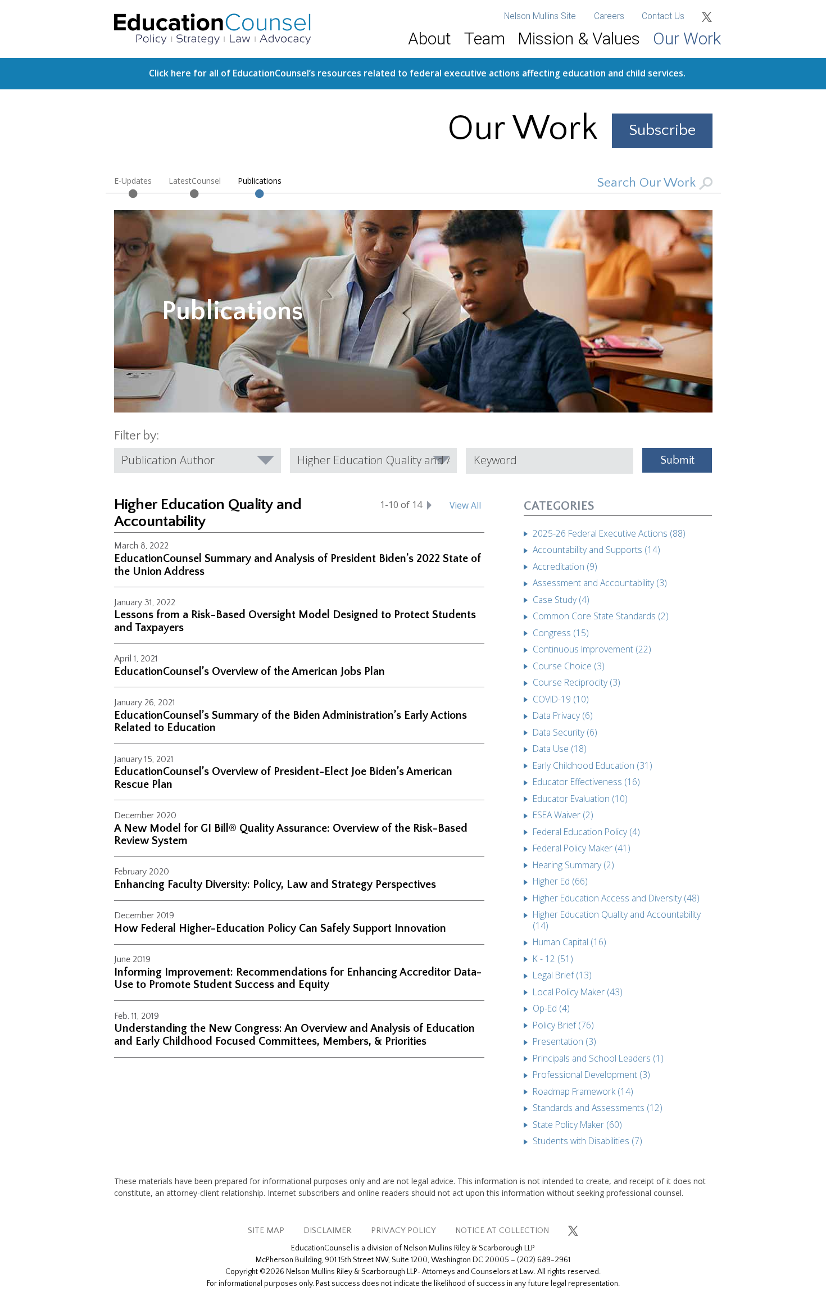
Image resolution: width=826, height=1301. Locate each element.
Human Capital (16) (569, 942)
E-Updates (133, 180)
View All (465, 505)
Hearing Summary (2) (573, 865)
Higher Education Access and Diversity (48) (616, 898)
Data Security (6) (565, 732)
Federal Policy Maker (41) (581, 848)
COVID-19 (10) (561, 699)
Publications (260, 180)
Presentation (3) (564, 1041)
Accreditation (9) (565, 566)
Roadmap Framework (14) (583, 1091)
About (429, 38)
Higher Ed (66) (560, 881)
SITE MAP (266, 1230)
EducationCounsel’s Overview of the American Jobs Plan (249, 671)
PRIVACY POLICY (403, 1230)
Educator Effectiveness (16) (586, 782)
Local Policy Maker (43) (578, 992)
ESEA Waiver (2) (563, 815)
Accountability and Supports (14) (596, 549)
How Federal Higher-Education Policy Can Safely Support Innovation (280, 928)
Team (484, 38)
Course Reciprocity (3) (576, 682)
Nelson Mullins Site (540, 16)
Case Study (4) (561, 599)
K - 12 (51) (553, 959)
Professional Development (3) (591, 1074)
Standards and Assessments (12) (597, 1107)
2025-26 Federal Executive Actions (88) (609, 533)
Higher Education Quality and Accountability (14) (617, 920)
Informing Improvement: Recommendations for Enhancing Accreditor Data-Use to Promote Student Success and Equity (298, 978)
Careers (609, 16)
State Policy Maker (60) (577, 1124)
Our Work (687, 38)
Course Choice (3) (569, 666)
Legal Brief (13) (562, 975)
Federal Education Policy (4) (586, 832)
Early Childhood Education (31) (592, 765)
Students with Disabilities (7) (587, 1141)
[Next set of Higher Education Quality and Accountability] (429, 504)
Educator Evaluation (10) (580, 798)
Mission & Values (579, 38)
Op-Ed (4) (551, 1008)
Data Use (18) (560, 748)
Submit (677, 460)
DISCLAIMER (327, 1230)
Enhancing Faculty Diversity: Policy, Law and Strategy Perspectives (275, 884)
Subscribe (662, 130)
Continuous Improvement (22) (592, 649)
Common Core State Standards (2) (601, 616)
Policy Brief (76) (563, 1025)
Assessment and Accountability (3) (600, 583)
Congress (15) (561, 633)
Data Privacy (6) (563, 715)
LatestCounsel (195, 180)
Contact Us (663, 16)
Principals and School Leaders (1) (598, 1058)
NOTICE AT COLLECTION (502, 1230)
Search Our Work (648, 182)
